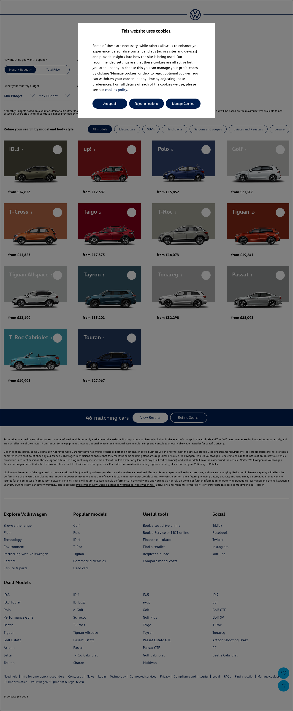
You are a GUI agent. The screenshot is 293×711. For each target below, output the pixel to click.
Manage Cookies (183, 103)
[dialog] (146, 355)
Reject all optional (146, 103)
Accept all (110, 103)
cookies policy (116, 90)
